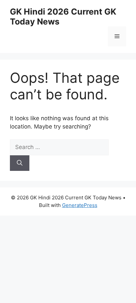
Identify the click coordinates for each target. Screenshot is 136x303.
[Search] (19, 163)
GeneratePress (79, 205)
